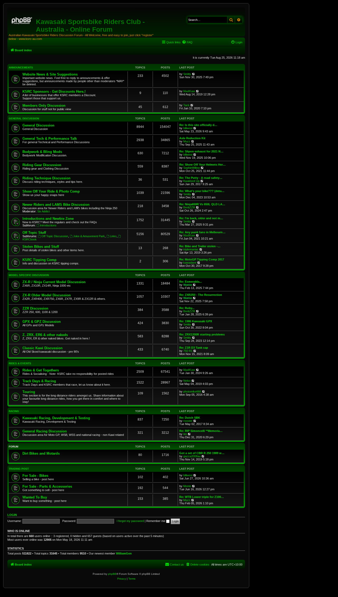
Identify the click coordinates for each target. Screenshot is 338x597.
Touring (28, 392)
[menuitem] (187, 42)
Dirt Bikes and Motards (41, 453)
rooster (188, 420)
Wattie (187, 284)
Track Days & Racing (39, 381)
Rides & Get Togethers (40, 370)
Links (113, 236)
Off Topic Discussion (54, 236)
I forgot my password (130, 521)
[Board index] (22, 20)
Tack (186, 105)
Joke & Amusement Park (89, 236)
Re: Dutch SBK (189, 417)
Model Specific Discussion (29, 275)
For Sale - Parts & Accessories (47, 486)
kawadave (189, 262)
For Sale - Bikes (35, 476)
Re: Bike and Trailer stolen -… (199, 246)
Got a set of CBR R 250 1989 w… (201, 453)
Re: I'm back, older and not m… (201, 218)
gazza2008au (192, 456)
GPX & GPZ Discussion (41, 322)
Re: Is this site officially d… (198, 125)
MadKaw (189, 91)
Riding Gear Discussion (41, 165)
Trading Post (19, 468)
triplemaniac (191, 249)
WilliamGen (124, 553)
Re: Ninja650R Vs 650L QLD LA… (202, 204)
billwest (188, 128)
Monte (187, 486)
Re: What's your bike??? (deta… (201, 191)
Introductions (48, 225)
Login (12, 514)
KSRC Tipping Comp (39, 260)
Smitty (187, 74)
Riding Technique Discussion (46, 178)
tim (185, 434)
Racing (14, 411)
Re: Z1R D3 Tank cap (193, 347)
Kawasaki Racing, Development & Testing (56, 418)
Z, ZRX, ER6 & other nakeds (45, 335)
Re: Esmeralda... (190, 281)
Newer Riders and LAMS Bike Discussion (56, 205)
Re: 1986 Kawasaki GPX (195, 321)
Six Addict (43, 211)
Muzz (186, 141)
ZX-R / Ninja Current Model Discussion (54, 282)
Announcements (21, 67)
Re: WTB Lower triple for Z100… (201, 496)
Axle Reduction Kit (192, 138)
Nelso (187, 380)
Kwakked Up (191, 181)
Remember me (156, 521)
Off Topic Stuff (34, 233)
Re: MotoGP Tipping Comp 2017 (201, 259)
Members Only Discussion (43, 106)
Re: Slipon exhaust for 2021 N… (201, 151)
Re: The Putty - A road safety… (200, 177)
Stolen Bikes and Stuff (40, 247)
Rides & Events (20, 363)
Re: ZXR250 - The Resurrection (200, 294)
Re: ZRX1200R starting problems (202, 334)
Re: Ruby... (186, 308)
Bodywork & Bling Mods (42, 152)
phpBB (112, 573)
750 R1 (188, 350)
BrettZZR (189, 207)
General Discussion (24, 118)
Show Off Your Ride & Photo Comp (51, 191)
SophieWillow (191, 167)
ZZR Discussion (35, 308)
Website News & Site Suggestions (50, 74)
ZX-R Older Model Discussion (46, 295)
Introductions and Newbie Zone (48, 219)
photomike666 (192, 391)
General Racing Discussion (44, 431)
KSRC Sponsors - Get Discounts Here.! (54, 92)
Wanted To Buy (34, 497)
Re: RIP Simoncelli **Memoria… (201, 430)
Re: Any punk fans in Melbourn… (202, 232)
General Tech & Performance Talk (49, 139)
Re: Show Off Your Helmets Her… (202, 164)
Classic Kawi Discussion (42, 348)
